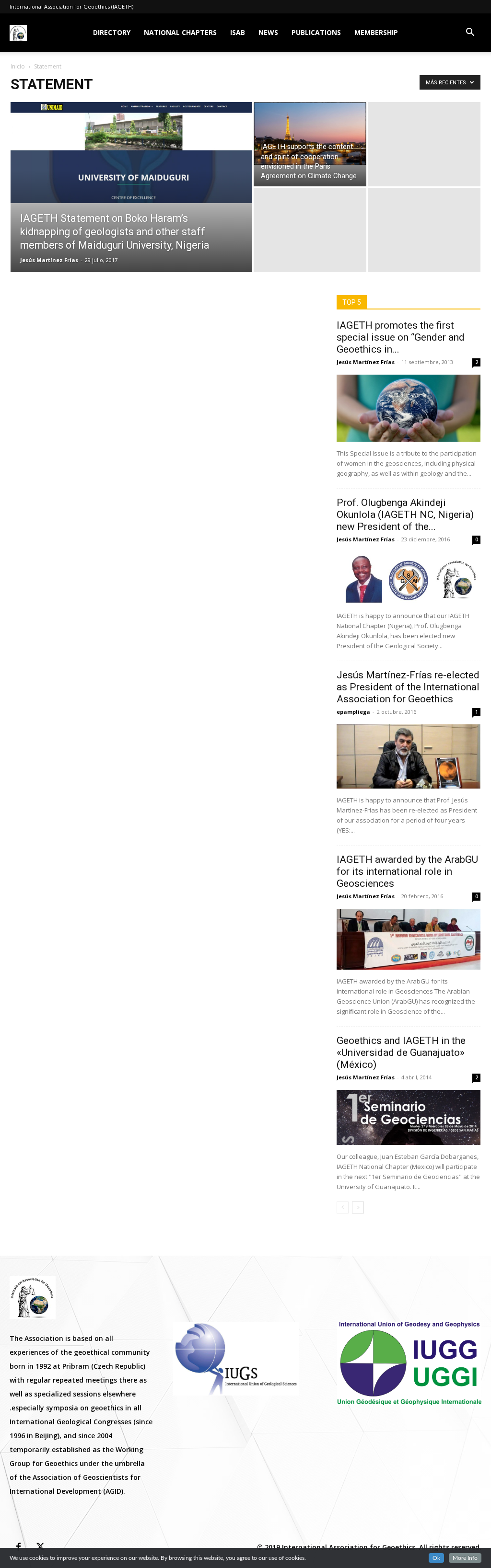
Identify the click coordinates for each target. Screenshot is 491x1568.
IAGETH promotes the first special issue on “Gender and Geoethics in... (401, 337)
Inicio (18, 66)
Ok (436, 1558)
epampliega (353, 711)
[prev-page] (343, 1207)
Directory (111, 32)
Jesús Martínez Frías (49, 259)
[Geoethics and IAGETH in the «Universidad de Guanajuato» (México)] (408, 1117)
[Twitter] (40, 1547)
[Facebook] (18, 1547)
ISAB (237, 32)
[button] (469, 33)
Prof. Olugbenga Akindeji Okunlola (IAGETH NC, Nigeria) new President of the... (405, 514)
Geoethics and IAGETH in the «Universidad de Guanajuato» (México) (401, 1052)
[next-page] (358, 1207)
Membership (376, 32)
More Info (465, 1558)
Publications (316, 32)
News (268, 32)
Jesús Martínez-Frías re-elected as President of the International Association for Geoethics (408, 687)
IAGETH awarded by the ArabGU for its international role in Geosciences (407, 871)
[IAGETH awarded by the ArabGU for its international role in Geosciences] (408, 939)
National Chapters (180, 32)
